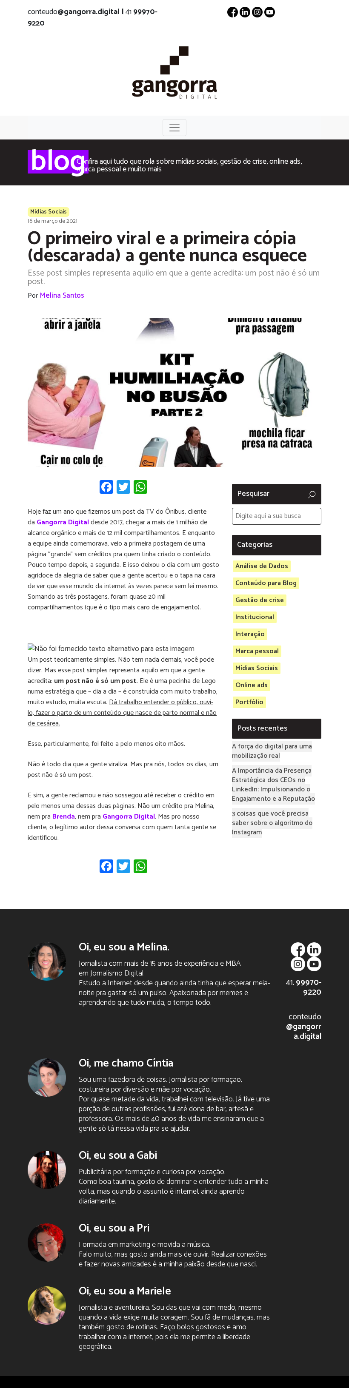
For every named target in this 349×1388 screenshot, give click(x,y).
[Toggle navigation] (174, 127)
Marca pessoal (257, 651)
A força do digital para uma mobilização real (272, 751)
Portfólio (249, 702)
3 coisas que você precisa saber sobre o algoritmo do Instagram (272, 823)
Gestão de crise (259, 600)
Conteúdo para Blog (266, 583)
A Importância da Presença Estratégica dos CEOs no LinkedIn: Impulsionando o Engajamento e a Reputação (273, 785)
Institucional (254, 617)
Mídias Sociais (48, 212)
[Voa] (174, 72)
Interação (250, 634)
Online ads (251, 685)
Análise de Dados (261, 566)
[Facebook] (232, 12)
